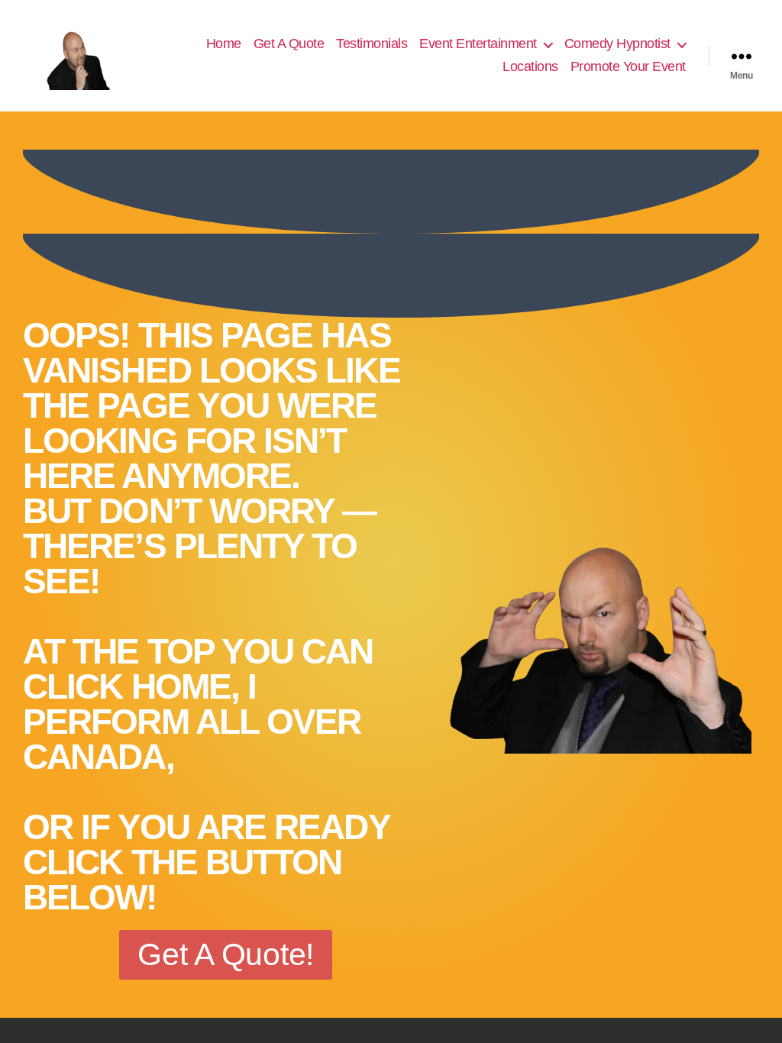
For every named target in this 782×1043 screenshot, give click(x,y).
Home (223, 43)
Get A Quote (289, 43)
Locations (530, 66)
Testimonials (371, 43)
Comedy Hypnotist (617, 43)
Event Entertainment (478, 43)
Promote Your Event (628, 66)
